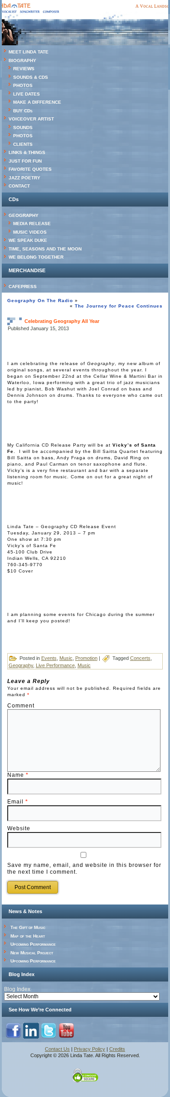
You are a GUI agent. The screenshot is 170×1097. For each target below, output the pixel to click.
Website (18, 828)
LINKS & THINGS (27, 152)
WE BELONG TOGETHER (36, 257)
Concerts (140, 658)
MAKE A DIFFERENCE (37, 102)
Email (17, 802)
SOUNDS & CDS (30, 77)
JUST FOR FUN (25, 161)
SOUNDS (23, 127)
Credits (117, 1049)
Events (49, 658)
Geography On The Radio (40, 300)
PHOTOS (23, 85)
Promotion (86, 658)
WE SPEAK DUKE (28, 240)
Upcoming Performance (33, 944)
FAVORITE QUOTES (30, 169)
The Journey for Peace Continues (119, 305)
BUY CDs (23, 110)
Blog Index (17, 989)
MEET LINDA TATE (29, 51)
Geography (21, 665)
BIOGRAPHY (22, 60)
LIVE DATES (26, 93)
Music (66, 658)
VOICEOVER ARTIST (31, 118)
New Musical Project (31, 952)
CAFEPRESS (23, 286)
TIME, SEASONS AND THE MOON (45, 248)
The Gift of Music (27, 927)
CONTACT (19, 185)
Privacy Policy (89, 1049)
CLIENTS (23, 144)
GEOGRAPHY (24, 215)
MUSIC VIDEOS (30, 232)
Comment (20, 705)
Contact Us (57, 1049)
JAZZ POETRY (24, 177)
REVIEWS (23, 68)
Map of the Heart (27, 935)
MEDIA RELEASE (32, 223)
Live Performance (55, 665)
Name (18, 775)
